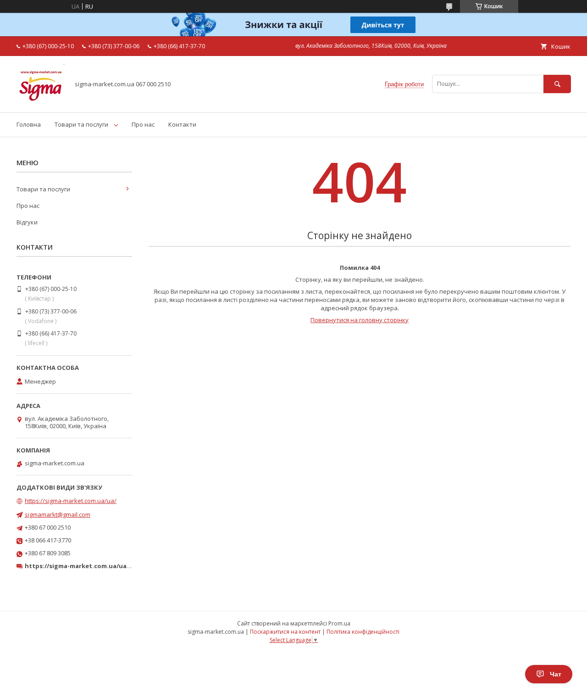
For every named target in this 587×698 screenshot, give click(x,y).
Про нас (143, 124)
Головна (29, 124)
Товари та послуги (81, 124)
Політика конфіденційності (363, 632)
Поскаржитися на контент (285, 632)
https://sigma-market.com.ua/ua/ (70, 500)
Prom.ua (339, 623)
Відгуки (27, 222)
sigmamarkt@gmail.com (57, 514)
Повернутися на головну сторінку (359, 320)
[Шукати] (557, 84)
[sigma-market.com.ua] (40, 100)
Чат (555, 674)
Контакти (182, 124)
